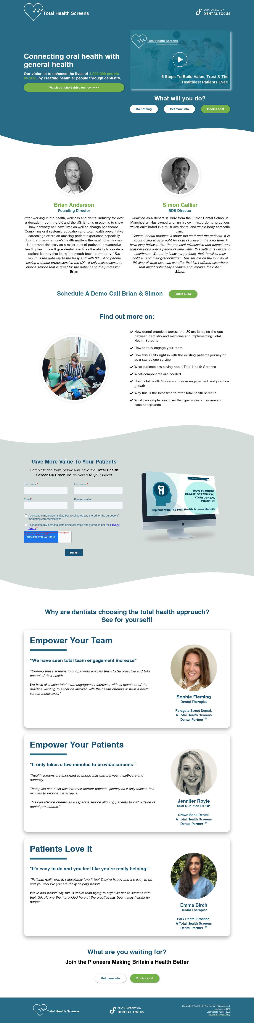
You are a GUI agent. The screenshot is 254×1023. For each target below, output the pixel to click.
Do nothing (144, 109)
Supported (212, 9)
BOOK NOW (183, 294)
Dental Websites (128, 1008)
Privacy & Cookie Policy (219, 1015)
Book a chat (215, 109)
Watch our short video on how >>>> (74, 87)
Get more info (179, 109)
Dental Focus (216, 13)
